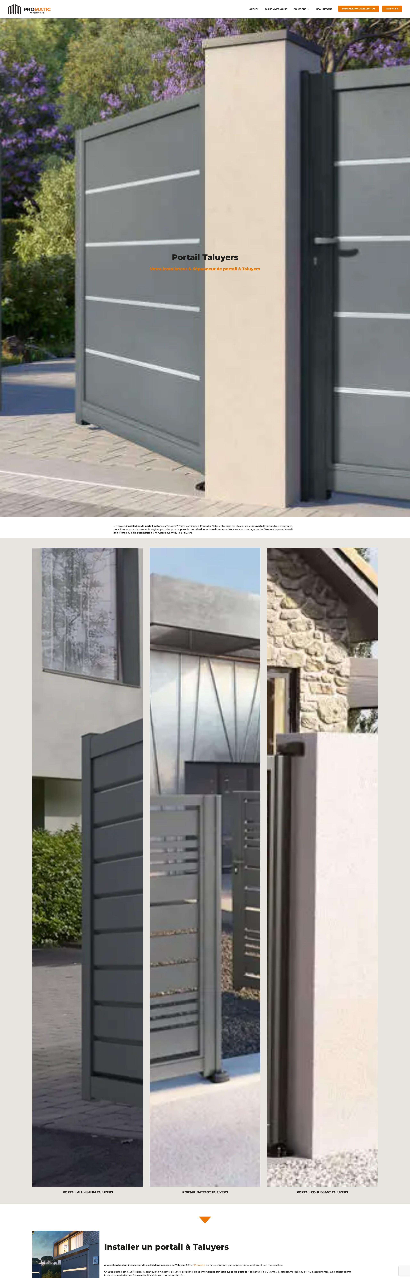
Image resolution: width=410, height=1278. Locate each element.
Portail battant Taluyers (205, 1192)
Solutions (300, 9)
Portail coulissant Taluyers (322, 1192)
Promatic (199, 1265)
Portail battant (205, 867)
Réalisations (324, 9)
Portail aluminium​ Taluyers (88, 1192)
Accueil (253, 9)
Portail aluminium (88, 867)
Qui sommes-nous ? (276, 9)
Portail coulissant (322, 867)
